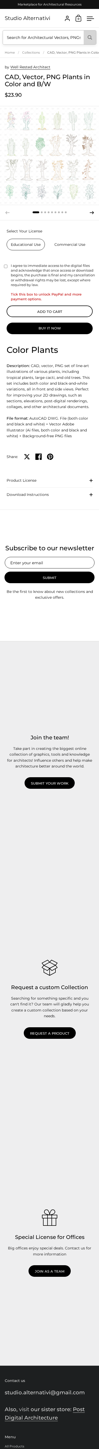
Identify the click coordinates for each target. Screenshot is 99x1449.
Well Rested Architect (30, 67)
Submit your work (49, 783)
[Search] (90, 37)
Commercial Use (69, 244)
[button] (36, 212)
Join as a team (49, 1271)
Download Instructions (28, 494)
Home (10, 52)
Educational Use (26, 244)
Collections (31, 52)
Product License (21, 480)
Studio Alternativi (27, 18)
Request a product (49, 1033)
